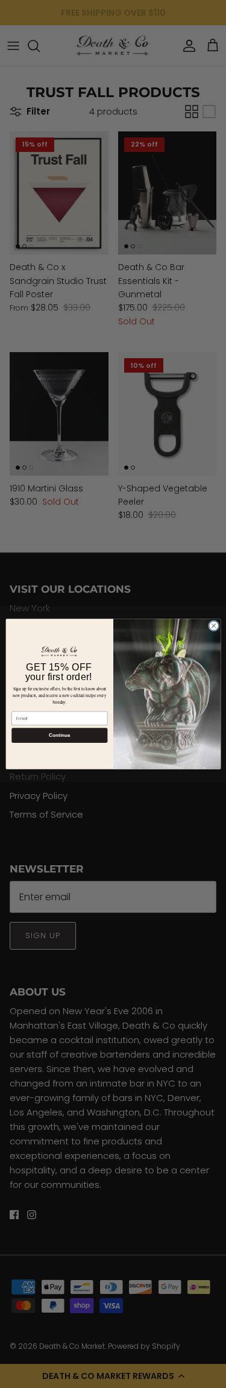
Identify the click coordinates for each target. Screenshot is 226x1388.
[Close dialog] (213, 626)
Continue (59, 735)
